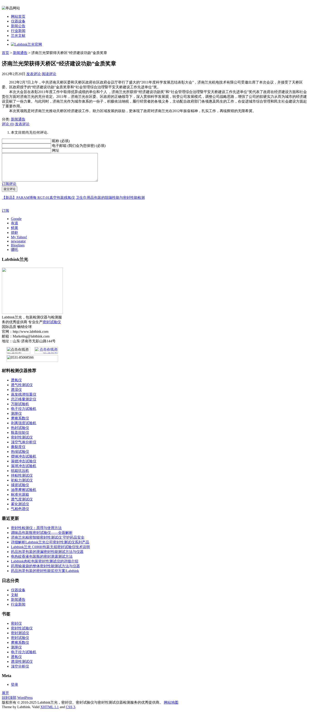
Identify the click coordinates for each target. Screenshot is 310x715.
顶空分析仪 (20, 666)
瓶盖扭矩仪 (20, 432)
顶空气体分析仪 (23, 442)
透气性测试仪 (22, 385)
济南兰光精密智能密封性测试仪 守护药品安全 (47, 537)
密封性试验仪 (22, 628)
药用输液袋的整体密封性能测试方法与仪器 (45, 566)
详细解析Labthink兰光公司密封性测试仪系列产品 (50, 542)
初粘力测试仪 (22, 480)
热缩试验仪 (20, 452)
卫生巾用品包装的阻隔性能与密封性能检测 (110, 198)
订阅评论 (9, 184)
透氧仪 (16, 380)
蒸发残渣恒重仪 (23, 394)
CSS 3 (70, 707)
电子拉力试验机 (23, 409)
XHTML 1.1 (49, 707)
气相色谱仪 (20, 509)
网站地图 (171, 702)
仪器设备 (18, 21)
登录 (14, 684)
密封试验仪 (52, 322)
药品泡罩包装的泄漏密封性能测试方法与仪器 (47, 552)
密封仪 (16, 623)
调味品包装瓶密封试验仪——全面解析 (42, 533)
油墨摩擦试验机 (23, 490)
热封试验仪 (20, 428)
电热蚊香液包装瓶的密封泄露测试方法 (42, 556)
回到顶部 (9, 698)
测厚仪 (16, 413)
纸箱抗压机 (20, 471)
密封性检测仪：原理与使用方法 (36, 528)
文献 (14, 595)
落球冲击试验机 (23, 466)
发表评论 (33, 74)
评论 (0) (8, 124)
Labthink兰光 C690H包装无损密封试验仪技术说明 (50, 547)
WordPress (25, 698)
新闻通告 (20, 53)
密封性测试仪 (22, 437)
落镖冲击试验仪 (23, 461)
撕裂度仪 (18, 447)
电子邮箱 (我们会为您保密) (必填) (79, 146)
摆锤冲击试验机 (23, 456)
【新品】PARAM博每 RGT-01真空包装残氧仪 (38, 198)
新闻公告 (18, 26)
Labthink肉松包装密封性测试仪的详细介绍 (44, 561)
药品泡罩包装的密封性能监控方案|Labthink (45, 571)
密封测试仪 (20, 633)
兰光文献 (18, 35)
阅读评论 (49, 74)
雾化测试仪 (20, 504)
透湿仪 (16, 390)
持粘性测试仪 (22, 475)
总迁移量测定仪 (23, 399)
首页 (5, 53)
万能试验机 (20, 404)
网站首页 (18, 16)
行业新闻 (18, 31)
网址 (55, 150)
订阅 (5, 210)
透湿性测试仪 (22, 661)
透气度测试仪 (22, 499)
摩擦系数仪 (20, 418)
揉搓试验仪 (20, 485)
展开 (5, 693)
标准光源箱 (20, 494)
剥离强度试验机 (23, 423)
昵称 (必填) (61, 141)
